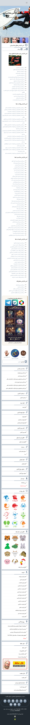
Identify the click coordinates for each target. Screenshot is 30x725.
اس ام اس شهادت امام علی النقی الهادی (17, 271)
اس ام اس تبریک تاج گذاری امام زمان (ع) (16, 77)
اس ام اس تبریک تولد (20, 129)
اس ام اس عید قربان (20, 68)
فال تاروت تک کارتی (22, 586)
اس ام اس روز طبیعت (20, 188)
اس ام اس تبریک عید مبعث (19, 85)
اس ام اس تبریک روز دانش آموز (18, 161)
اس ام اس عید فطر (21, 71)
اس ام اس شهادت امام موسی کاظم (18, 266)
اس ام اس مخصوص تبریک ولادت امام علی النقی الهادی (14, 127)
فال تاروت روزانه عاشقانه (20, 610)
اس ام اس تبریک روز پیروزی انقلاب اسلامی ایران (15, 212)
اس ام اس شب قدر (21, 205)
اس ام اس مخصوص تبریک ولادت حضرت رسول (15, 148)
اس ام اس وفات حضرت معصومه (18, 273)
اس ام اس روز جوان (21, 216)
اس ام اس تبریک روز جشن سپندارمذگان (16, 227)
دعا (25, 454)
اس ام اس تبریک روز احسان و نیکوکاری (17, 235)
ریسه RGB (23, 483)
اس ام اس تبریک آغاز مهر (19, 195)
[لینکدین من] (11, 704)
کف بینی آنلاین (23, 432)
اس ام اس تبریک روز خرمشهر (19, 210)
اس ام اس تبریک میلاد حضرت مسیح (17, 79)
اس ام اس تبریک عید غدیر (19, 96)
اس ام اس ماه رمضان (20, 98)
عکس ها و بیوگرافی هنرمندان (20, 690)
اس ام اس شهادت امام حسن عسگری (17, 252)
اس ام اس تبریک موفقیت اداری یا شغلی (17, 291)
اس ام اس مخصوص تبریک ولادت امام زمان (16, 136)
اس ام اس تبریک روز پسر (19, 167)
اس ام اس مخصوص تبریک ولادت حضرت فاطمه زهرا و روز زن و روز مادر (14, 150)
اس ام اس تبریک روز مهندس (19, 233)
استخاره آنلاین (23, 398)
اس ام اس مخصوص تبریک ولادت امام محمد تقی (15, 108)
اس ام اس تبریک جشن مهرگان (18, 176)
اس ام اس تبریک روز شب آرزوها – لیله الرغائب (15, 229)
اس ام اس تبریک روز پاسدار (19, 189)
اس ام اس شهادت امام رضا (19, 264)
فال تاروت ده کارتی (22, 604)
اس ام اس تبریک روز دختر (19, 170)
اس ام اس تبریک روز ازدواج (19, 69)
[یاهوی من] (25, 701)
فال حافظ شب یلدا (22, 654)
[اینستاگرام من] (13, 701)
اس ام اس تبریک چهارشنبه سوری (18, 178)
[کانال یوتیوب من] (15, 704)
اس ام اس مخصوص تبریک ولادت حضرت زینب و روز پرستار (14, 133)
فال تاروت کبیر (23, 580)
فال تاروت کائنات (22, 583)
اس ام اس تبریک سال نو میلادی (18, 88)
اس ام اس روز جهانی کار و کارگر (18, 207)
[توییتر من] (5, 701)
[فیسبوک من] (17, 701)
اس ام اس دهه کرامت (20, 73)
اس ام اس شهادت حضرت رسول (18, 254)
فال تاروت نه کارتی (22, 601)
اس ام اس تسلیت (21, 287)
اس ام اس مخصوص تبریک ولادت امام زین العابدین (14, 138)
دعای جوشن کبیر (22, 451)
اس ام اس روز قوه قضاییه (19, 191)
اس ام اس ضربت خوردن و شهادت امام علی (16, 258)
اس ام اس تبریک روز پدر (20, 193)
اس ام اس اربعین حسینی (20, 262)
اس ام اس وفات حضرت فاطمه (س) (17, 250)
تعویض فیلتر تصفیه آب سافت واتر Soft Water (17, 635)
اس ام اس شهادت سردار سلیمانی (18, 256)
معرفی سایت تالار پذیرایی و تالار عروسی (18, 632)
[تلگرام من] (21, 701)
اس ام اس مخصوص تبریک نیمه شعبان (17, 83)
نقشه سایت (9, 714)
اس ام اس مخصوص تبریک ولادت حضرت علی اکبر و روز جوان (13, 116)
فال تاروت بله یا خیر (22, 613)
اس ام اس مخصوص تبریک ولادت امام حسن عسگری (14, 119)
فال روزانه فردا (23, 687)
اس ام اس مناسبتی (12, 13)
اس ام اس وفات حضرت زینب (19, 245)
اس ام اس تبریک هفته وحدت (19, 100)
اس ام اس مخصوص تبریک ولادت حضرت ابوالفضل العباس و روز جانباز (14, 145)
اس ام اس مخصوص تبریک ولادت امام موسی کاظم (15, 125)
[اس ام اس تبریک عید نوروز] (15, 61)
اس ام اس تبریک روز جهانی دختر (18, 180)
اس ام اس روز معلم (21, 199)
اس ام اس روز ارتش (20, 224)
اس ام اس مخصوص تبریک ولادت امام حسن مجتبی (14, 109)
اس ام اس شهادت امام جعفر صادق (17, 269)
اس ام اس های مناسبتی (17, 45)
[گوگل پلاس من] (19, 704)
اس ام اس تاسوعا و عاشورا (19, 243)
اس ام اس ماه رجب (21, 75)
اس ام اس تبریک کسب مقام (19, 289)
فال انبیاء (24, 407)
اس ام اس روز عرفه (21, 208)
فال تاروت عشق (22, 607)
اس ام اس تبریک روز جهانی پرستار (18, 203)
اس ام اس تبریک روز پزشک (19, 163)
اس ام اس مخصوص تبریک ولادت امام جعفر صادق (14, 113)
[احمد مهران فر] (24, 41)
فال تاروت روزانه (22, 576)
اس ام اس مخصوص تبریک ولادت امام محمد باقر (15, 153)
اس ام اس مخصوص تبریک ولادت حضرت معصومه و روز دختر (13, 122)
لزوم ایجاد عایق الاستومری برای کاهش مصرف (17, 626)
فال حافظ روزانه (23, 651)
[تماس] (9, 701)
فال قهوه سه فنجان (22, 420)
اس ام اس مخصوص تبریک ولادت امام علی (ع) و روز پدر (13, 130)
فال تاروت (24, 616)
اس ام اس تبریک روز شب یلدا (19, 184)
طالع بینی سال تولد (22, 567)
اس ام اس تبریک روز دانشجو (19, 197)
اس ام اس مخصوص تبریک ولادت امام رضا (16, 111)
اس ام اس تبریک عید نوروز (19, 81)
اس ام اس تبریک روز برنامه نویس (18, 226)
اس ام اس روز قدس (20, 218)
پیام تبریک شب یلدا (22, 657)
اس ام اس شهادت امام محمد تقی (18, 249)
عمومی (19, 362)
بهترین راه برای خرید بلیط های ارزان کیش (18, 629)
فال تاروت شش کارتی (21, 598)
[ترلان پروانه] (15, 41)
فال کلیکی (24, 464)
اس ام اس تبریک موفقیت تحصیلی (18, 292)
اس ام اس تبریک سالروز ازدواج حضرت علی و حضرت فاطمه (14, 91)
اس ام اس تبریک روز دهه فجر (18, 222)
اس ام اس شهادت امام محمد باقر (18, 268)
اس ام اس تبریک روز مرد (19, 172)
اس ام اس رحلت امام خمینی (19, 260)
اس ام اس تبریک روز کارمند (19, 169)
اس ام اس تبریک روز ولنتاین (19, 182)
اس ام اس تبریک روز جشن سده (18, 186)
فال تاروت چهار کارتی (21, 592)
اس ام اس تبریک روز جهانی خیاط (18, 201)
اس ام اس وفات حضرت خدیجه (18, 277)
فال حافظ (24, 648)
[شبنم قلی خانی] (6, 41)
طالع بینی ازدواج (22, 442)
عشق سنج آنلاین (22, 473)
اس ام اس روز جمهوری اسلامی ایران (17, 220)
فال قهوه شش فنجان (21, 423)
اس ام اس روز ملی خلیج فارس (19, 231)
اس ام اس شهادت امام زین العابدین (17, 247)
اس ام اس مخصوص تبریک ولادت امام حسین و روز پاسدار (14, 141)
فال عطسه (24, 677)
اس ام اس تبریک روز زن (20, 165)
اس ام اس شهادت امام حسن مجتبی (17, 275)
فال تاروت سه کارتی (22, 589)
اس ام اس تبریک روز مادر (19, 214)
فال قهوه (24, 417)
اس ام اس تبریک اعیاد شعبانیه (18, 87)
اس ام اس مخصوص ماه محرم (19, 94)
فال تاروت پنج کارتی (22, 595)
